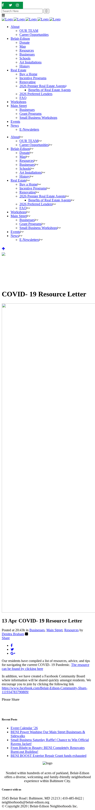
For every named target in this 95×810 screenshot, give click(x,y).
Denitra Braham (13, 634)
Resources (71, 630)
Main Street (54, 630)
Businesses (37, 630)
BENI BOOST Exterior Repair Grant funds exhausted (48, 756)
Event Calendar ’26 (24, 728)
